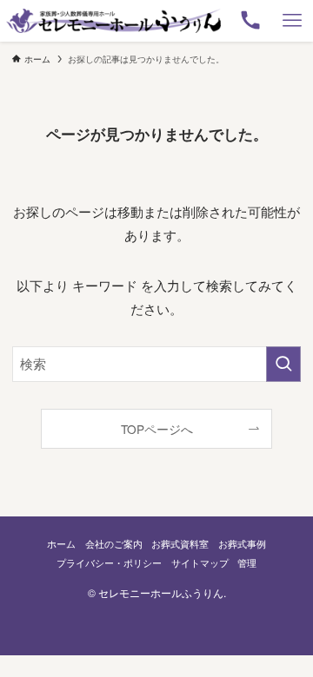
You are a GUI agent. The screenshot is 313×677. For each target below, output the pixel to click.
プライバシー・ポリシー (109, 562)
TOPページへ (157, 428)
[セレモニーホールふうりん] (113, 21)
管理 (246, 562)
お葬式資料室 (180, 543)
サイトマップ (200, 562)
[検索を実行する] (283, 363)
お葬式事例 (242, 543)
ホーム (61, 543)
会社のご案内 (114, 543)
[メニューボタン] (292, 21)
